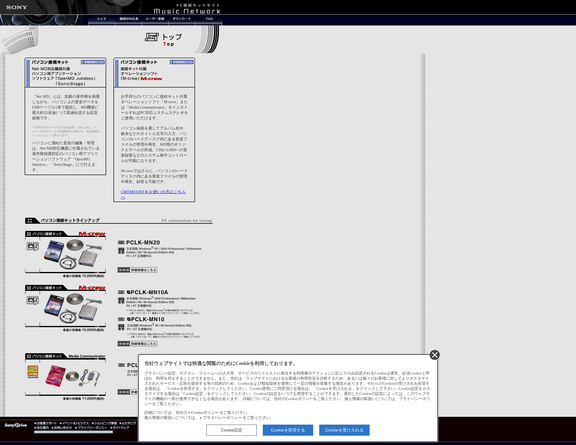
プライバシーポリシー (222, 418)
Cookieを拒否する (288, 430)
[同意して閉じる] (434, 355)
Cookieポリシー (205, 413)
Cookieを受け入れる (344, 430)
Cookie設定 (231, 430)
